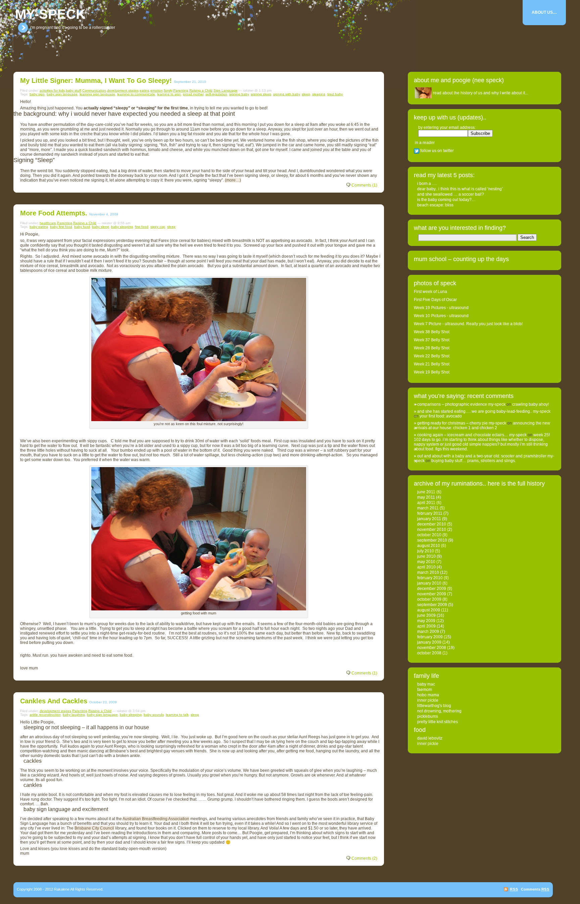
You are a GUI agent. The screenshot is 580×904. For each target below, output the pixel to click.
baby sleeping (122, 227)
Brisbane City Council (94, 828)
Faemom (424, 689)
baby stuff (73, 90)
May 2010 (426, 561)
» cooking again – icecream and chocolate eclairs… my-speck (470, 435)
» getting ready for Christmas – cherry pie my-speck (460, 423)
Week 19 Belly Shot (431, 372)
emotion (156, 90)
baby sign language (62, 94)
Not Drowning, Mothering (439, 711)
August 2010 (428, 545)
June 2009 (426, 615)
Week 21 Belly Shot (431, 364)
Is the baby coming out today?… (446, 199)
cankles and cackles (53, 701)
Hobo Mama (428, 695)
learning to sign (169, 94)
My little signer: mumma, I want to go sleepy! (96, 80)
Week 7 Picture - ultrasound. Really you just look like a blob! (468, 323)
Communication (94, 90)
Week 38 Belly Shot (431, 332)
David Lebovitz (429, 738)
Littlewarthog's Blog (434, 705)
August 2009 (428, 610)
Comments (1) (364, 185)
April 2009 (426, 626)
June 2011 (426, 492)
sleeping (318, 94)
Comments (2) (364, 858)
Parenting (180, 90)
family (168, 90)
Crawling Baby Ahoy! (530, 404)
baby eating (39, 227)
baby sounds (154, 714)
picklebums (427, 716)
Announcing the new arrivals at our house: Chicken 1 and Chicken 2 (482, 425)
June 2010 (426, 556)
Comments (535, 889)
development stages (123, 90)
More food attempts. (53, 213)
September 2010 (432, 540)
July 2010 (425, 551)
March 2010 (428, 572)
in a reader (425, 142)
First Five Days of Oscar (435, 299)
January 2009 (429, 642)
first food (141, 227)
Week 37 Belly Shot (431, 340)
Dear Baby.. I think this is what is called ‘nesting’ (460, 189)
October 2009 (429, 599)
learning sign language (97, 94)
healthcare (48, 223)
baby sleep (100, 227)
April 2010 (426, 567)
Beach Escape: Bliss (435, 205)
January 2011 (429, 518)
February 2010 (430, 577)
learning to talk (177, 714)
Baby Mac (426, 684)
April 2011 (426, 502)
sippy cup (157, 227)
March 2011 (428, 508)
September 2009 (432, 604)
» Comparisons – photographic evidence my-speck (459, 404)
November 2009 (431, 594)
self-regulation (216, 94)
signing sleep (261, 94)
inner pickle (427, 700)
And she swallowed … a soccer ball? (450, 194)
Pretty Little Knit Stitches (437, 721)
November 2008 (431, 647)
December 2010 (431, 524)
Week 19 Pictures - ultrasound (441, 307)
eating (144, 90)
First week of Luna (430, 291)
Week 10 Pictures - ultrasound (441, 315)
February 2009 (430, 637)
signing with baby (286, 94)
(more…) (233, 180)
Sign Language (225, 90)
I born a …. (427, 183)
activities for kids (52, 90)
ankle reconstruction (45, 714)
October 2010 (429, 535)
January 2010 (429, 583)
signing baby (239, 94)
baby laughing (74, 714)
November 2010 (431, 529)
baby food (82, 227)
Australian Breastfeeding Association (156, 818)
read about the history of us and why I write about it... (480, 93)
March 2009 (428, 631)
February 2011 (429, 513)
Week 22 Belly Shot (431, 356)
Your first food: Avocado (441, 416)
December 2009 (431, 588)
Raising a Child (200, 90)
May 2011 (426, 497)
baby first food (61, 227)
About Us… (544, 12)
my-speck (50, 14)
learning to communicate (136, 94)
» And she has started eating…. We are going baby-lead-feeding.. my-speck (482, 411)
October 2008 (429, 653)
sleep (306, 94)
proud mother (193, 94)
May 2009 (426, 620)
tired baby (335, 94)
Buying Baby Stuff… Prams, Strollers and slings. (473, 460)
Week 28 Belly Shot (431, 348)
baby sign (37, 94)
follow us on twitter (436, 150)
